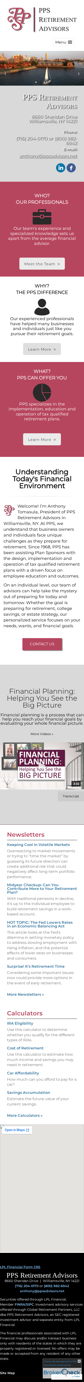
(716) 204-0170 (26, 1286)
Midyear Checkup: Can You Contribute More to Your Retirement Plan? (42, 889)
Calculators (24, 1013)
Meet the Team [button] (39, 264)
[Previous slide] (5, 73)
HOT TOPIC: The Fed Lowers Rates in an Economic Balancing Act (40, 924)
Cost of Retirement (25, 1048)
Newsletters (25, 834)
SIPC (30, 1304)
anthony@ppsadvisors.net (48, 155)
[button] (64, 42)
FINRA (20, 1304)
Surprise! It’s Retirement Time (36, 966)
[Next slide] (79, 73)
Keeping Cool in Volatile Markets (38, 844)
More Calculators (25, 1115)
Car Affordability (23, 1073)
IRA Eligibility (20, 1023)
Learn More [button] (39, 349)
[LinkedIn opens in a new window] (60, 168)
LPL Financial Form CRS (20, 1267)
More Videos (42, 734)
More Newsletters (25, 994)
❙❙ (45, 82)
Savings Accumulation (28, 1092)
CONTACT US (42, 644)
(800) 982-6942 (56, 1286)
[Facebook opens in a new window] (71, 168)
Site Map (7, 1373)
